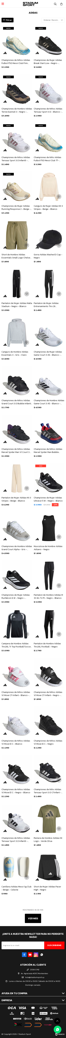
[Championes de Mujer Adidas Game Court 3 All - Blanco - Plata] (49, 332)
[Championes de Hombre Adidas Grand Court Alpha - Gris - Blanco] (17, 527)
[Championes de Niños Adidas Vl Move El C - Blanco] (17, 721)
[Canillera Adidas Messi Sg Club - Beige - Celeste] (17, 867)
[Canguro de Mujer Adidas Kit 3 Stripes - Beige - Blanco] (49, 186)
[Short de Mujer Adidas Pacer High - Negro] (49, 867)
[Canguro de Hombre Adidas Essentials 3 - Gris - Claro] (17, 332)
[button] (55, 4)
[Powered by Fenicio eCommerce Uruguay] (59, 1034)
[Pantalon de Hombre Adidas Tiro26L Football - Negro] (49, 624)
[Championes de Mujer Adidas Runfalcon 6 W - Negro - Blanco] (17, 575)
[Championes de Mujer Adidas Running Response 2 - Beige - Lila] (17, 186)
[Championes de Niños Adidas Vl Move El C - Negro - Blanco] (17, 770)
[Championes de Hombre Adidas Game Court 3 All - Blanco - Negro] (49, 381)
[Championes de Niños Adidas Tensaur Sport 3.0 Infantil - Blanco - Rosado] (17, 138)
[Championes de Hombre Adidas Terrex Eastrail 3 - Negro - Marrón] (17, 89)
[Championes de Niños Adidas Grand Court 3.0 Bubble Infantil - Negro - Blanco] (17, 381)
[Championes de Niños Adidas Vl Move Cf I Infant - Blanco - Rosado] (17, 673)
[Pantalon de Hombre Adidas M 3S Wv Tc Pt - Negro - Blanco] (49, 575)
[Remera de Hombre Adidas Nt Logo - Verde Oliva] (49, 818)
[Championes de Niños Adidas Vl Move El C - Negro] (49, 721)
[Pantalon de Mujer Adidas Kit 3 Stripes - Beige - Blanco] (17, 478)
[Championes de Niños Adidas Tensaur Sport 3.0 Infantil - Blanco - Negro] (17, 818)
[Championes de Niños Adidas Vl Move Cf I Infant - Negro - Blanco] (49, 673)
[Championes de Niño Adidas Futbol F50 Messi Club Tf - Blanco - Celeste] (49, 138)
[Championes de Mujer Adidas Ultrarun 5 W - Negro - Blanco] (49, 478)
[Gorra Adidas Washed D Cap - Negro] (49, 235)
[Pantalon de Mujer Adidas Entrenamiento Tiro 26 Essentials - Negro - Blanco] (49, 284)
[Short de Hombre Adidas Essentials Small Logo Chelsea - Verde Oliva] (17, 235)
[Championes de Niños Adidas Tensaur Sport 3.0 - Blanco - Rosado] (49, 89)
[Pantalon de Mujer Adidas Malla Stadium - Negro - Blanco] (17, 284)
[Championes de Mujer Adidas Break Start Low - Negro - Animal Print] (49, 40)
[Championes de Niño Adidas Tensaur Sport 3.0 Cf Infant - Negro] (49, 770)
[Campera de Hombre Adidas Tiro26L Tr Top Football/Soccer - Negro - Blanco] (17, 624)
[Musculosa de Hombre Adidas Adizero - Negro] (49, 527)
